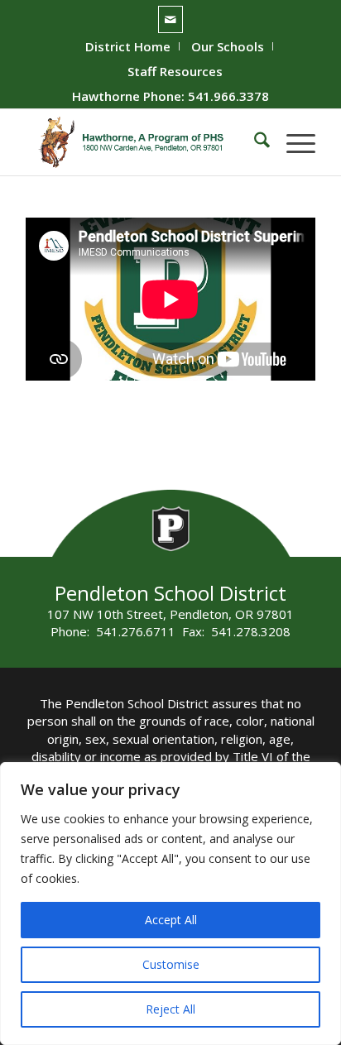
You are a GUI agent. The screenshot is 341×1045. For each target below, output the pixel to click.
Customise (170, 964)
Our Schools (227, 46)
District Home (127, 46)
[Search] (254, 142)
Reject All (170, 1009)
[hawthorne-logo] (141, 142)
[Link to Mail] (170, 19)
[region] (170, 903)
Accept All (171, 920)
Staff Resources (175, 71)
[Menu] (292, 142)
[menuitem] (128, 46)
